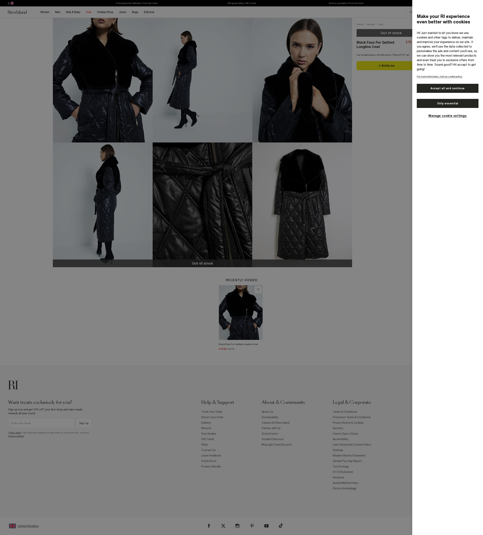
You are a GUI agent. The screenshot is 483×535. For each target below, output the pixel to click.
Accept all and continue (448, 88)
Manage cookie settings (447, 115)
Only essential (447, 103)
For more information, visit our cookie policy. (439, 76)
